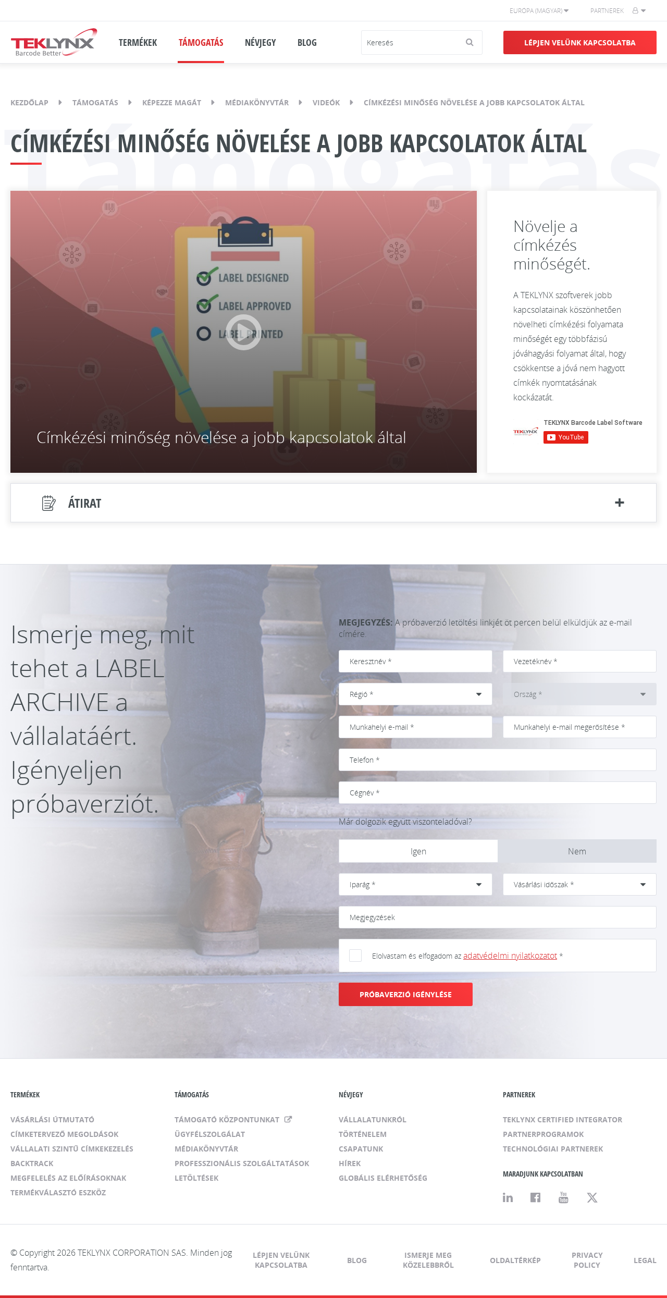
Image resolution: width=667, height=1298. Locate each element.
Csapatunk (361, 1149)
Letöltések (196, 1178)
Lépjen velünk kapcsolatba (580, 42)
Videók (326, 102)
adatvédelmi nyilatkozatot (510, 955)
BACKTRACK (31, 1163)
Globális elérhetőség (383, 1178)
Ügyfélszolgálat (210, 1134)
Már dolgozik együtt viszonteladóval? (405, 821)
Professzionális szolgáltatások (242, 1163)
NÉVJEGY (260, 42)
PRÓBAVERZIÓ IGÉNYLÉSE (406, 994)
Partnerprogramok (543, 1134)
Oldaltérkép (515, 1260)
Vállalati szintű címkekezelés (71, 1149)
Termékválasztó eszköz (58, 1192)
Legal (645, 1260)
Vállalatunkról (372, 1119)
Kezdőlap (29, 102)
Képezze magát (171, 102)
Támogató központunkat (228, 1119)
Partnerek (607, 10)
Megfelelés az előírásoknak (68, 1178)
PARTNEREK (519, 1094)
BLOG (307, 42)
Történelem (363, 1134)
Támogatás (95, 102)
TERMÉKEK (138, 42)
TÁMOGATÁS (201, 42)
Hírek (350, 1163)
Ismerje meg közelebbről (428, 1260)
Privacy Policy (587, 1260)
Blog (357, 1260)
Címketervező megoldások (64, 1134)
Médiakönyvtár (257, 102)
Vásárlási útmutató (52, 1119)
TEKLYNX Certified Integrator (562, 1119)
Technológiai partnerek (553, 1149)
